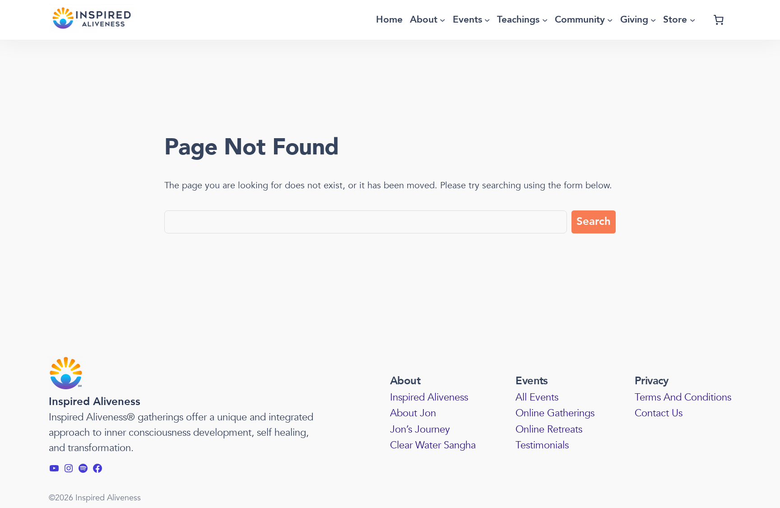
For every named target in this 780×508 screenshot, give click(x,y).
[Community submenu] (610, 20)
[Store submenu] (692, 20)
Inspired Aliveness (94, 401)
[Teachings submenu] (545, 20)
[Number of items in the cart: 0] (718, 20)
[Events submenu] (487, 20)
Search (593, 221)
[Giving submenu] (653, 20)
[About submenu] (442, 20)
